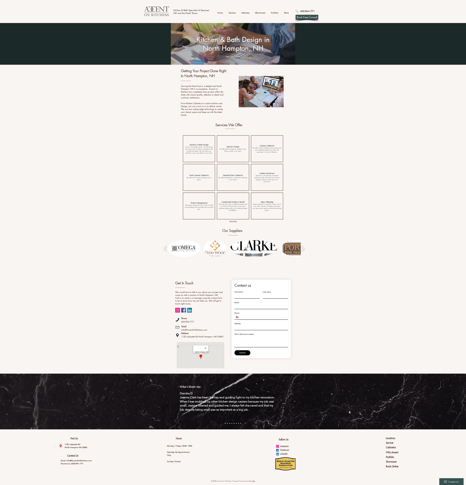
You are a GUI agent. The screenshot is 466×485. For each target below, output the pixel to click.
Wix (253, 481)
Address (237, 324)
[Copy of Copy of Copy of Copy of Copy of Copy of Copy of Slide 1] (240, 423)
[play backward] (165, 248)
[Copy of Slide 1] (227, 423)
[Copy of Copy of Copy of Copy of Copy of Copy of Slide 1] (238, 423)
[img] (199, 148)
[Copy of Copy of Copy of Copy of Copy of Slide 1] (236, 423)
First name (239, 292)
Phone (236, 313)
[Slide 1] (225, 423)
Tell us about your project (244, 334)
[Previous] (13, 401)
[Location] (60, 446)
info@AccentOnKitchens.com (79, 460)
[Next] (453, 401)
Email (237, 302)
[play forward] (303, 248)
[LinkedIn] (189, 310)
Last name (267, 292)
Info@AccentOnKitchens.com (194, 330)
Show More (233, 221)
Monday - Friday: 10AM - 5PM (179, 446)
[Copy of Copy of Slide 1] (229, 423)
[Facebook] (183, 310)
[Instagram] (177, 310)
